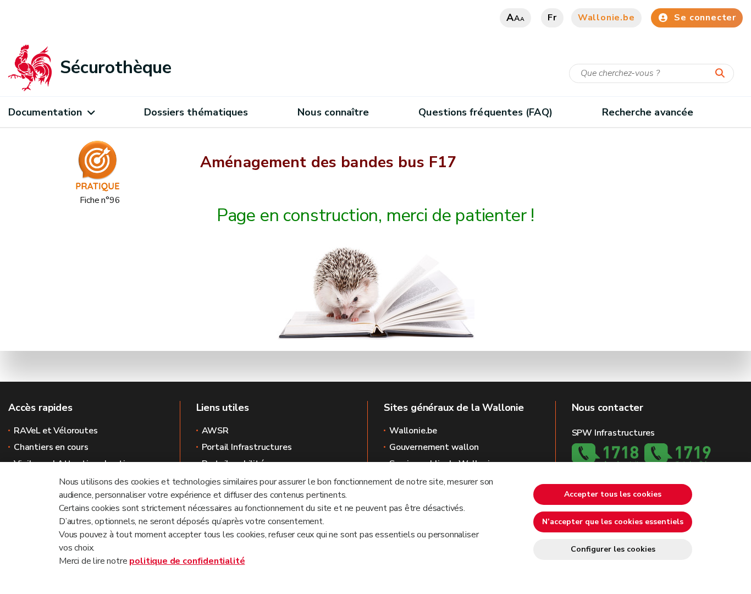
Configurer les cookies (613, 549)
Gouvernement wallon (434, 447)
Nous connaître (333, 112)
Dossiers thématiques (196, 112)
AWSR (215, 430)
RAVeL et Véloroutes (56, 430)
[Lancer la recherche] (722, 73)
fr (552, 18)
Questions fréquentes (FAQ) (485, 112)
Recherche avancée (648, 112)
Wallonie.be (606, 18)
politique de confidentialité (187, 561)
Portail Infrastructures (247, 447)
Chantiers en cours (51, 447)
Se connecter (705, 18)
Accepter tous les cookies (612, 494)
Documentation (45, 112)
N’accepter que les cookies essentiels (612, 521)
